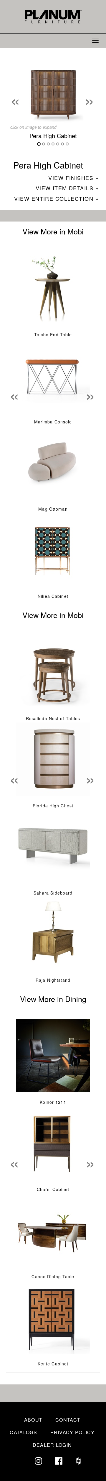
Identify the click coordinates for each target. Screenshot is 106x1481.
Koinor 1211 (53, 1102)
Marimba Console (53, 422)
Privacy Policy (72, 1432)
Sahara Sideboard (53, 893)
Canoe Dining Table (53, 1276)
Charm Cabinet (53, 1189)
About (33, 1419)
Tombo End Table (53, 334)
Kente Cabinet (53, 1364)
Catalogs (23, 1432)
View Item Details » (67, 188)
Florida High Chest (53, 806)
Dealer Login (52, 1444)
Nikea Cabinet (53, 596)
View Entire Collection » (56, 198)
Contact (67, 1419)
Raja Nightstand (53, 980)
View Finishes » (73, 177)
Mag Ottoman (52, 509)
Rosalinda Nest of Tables (53, 718)
